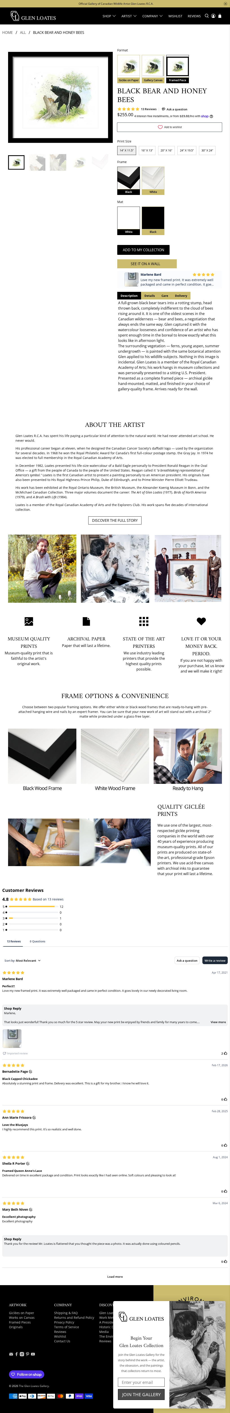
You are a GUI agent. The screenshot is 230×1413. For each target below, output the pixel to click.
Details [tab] (149, 296)
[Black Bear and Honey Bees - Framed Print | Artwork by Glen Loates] (60, 97)
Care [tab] (164, 296)
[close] (225, 4)
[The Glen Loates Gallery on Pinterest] (27, 1355)
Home (7, 32)
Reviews (194, 16)
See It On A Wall (145, 263)
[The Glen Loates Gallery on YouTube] (33, 1355)
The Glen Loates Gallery (34, 1386)
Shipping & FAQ (66, 1313)
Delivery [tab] (181, 296)
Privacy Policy (64, 1322)
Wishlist (175, 16)
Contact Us (62, 1341)
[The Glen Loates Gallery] (33, 16)
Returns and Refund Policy (74, 1317)
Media (104, 1332)
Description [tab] (129, 296)
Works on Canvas (22, 1317)
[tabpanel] (169, 346)
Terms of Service (66, 1327)
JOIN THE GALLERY (141, 1394)
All (23, 32)
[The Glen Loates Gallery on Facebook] (16, 1355)
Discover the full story (115, 520)
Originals (16, 1327)
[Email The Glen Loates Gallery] (11, 1355)
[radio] (128, 69)
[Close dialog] (221, 1305)
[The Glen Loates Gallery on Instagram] (22, 1355)
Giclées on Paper (21, 1313)
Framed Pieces (20, 1322)
